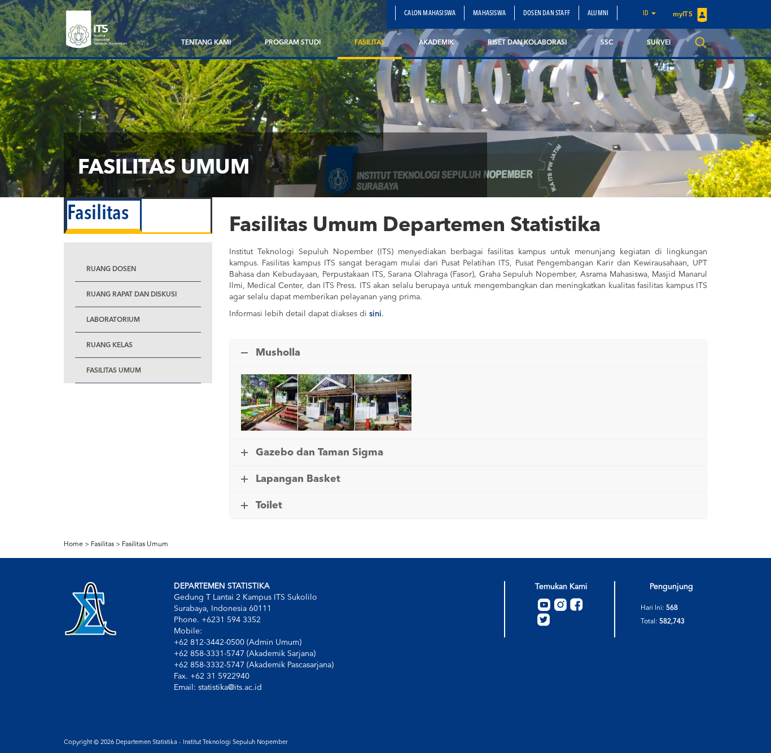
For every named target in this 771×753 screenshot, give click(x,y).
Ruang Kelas (109, 345)
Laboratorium (113, 320)
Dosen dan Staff (546, 13)
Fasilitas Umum (113, 370)
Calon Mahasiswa (429, 13)
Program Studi (293, 42)
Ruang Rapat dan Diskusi (131, 294)
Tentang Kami (206, 42)
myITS (683, 14)
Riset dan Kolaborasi (527, 42)
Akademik (436, 42)
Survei (659, 42)
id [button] (646, 13)
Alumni (598, 13)
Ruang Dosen (111, 269)
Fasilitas (369, 42)
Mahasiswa (489, 13)
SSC (607, 42)
